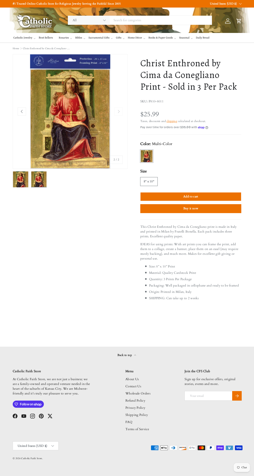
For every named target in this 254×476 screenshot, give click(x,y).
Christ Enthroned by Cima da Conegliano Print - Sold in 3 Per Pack (46, 48)
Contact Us (133, 386)
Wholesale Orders (137, 393)
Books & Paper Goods (160, 37)
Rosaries (64, 37)
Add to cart (190, 196)
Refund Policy (135, 400)
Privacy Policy (135, 408)
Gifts (118, 37)
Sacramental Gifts (99, 37)
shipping (171, 121)
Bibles (78, 37)
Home (16, 48)
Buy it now (190, 208)
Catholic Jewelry (22, 37)
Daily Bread (202, 37)
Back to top (125, 355)
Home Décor (135, 37)
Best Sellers (46, 37)
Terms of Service (137, 429)
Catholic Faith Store (31, 458)
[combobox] (140, 20)
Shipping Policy (136, 415)
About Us (132, 379)
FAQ (128, 422)
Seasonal (184, 37)
